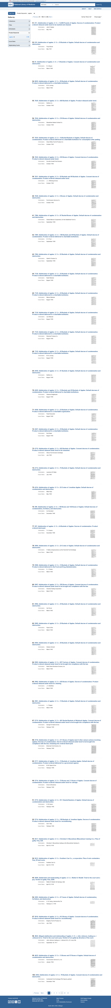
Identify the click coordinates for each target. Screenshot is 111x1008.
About (84, 9)
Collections (12, 21)
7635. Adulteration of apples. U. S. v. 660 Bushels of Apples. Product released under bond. (66, 101)
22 (64, 993)
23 (68, 993)
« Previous (35, 17)
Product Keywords (14, 32)
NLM (49, 1006)
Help (89, 9)
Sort (86, 17)
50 (97, 17)
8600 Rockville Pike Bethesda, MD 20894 (37, 1000)
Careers (83, 1002)
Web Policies (60, 998)
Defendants (12, 29)
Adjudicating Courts (14, 45)
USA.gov (60, 1006)
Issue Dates (12, 41)
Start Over (11, 13)
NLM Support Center (86, 998)
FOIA (57, 1000)
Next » (51, 17)
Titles (10, 25)
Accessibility (84, 1000)
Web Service (97, 9)
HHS (56, 1006)
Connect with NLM (13, 998)
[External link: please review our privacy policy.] (9, 1001)
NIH (53, 1006)
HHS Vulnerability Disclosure (64, 1002)
